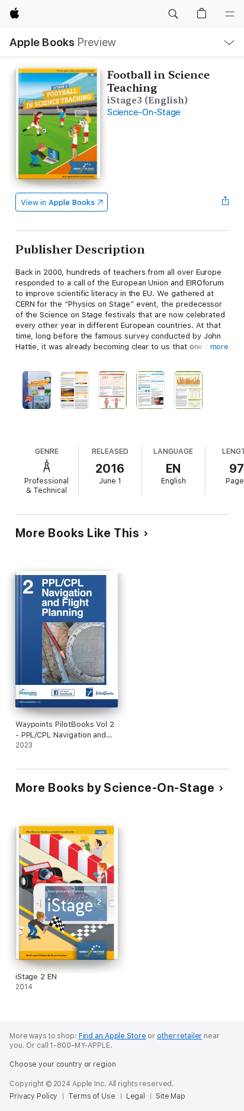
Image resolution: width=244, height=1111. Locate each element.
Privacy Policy (33, 1096)
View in (58, 202)
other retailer (179, 1036)
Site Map (170, 1096)
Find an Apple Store (112, 1036)
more (219, 346)
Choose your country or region (62, 1064)
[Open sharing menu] (225, 202)
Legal (135, 1096)
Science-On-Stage (144, 112)
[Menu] (230, 14)
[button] (173, 14)
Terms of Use (91, 1096)
